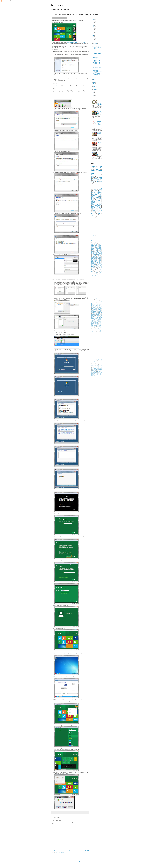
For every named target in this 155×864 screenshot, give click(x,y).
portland (92, 276)
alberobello (99, 319)
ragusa (101, 306)
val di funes (93, 371)
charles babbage (98, 247)
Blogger (79, 861)
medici (96, 272)
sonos (101, 208)
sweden (97, 312)
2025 (93, 21)
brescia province (94, 246)
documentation (98, 248)
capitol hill (92, 247)
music (93, 173)
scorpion (99, 309)
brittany (100, 323)
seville (96, 257)
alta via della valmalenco (97, 320)
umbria (94, 242)
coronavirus (93, 219)
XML (92, 319)
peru (97, 204)
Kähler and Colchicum (97, 52)
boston (100, 245)
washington (97, 193)
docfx (95, 331)
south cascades (97, 365)
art (97, 181)
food (97, 169)
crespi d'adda (99, 263)
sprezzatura (93, 258)
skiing (97, 208)
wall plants (97, 197)
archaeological (95, 210)
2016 (93, 33)
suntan (98, 368)
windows (98, 315)
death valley (99, 330)
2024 (93, 22)
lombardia (96, 198)
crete (100, 329)
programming (94, 185)
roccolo (100, 307)
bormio (96, 245)
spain (94, 211)
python (92, 240)
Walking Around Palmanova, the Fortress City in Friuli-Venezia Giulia (99, 102)
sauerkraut (99, 277)
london (92, 271)
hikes (98, 340)
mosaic (98, 300)
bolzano (92, 261)
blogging (100, 260)
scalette (94, 363)
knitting (95, 270)
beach (92, 218)
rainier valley (95, 307)
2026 (93, 19)
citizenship (93, 263)
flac (98, 266)
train (96, 313)
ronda (92, 308)
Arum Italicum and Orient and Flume (97, 65)
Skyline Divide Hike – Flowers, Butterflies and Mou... (97, 77)
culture (92, 330)
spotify (98, 366)
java (96, 250)
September (95, 46)
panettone (100, 253)
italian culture (98, 167)
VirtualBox (83, 42)
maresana (93, 207)
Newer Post (54, 850)
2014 (93, 36)
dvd (100, 331)
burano (92, 324)
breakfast (96, 323)
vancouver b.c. (98, 314)
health (100, 268)
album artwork (97, 180)
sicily (96, 279)
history (94, 250)
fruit (98, 335)
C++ (97, 316)
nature (99, 200)
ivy (91, 270)
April (94, 85)
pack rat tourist (94, 303)
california (100, 194)
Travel (90, 14)
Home (70, 850)
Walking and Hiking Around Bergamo (68, 14)
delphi (95, 264)
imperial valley (99, 192)
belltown (92, 245)
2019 (93, 29)
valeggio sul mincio (94, 372)
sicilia (101, 204)
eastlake (97, 265)
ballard (100, 217)
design (92, 331)
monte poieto (93, 300)
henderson (93, 269)
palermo (99, 216)
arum (92, 260)
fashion (92, 266)
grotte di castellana (98, 338)
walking (92, 181)
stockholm (97, 367)
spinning (100, 257)
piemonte (93, 184)
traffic (93, 313)
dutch (98, 331)
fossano (95, 335)
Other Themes (95, 14)
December (95, 42)
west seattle (93, 315)
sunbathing (93, 312)
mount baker (94, 273)
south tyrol (99, 311)
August (94, 79)
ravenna (95, 360)
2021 (93, 26)
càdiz (95, 330)
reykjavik (94, 256)
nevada (99, 199)
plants (93, 170)
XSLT (94, 319)
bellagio (92, 323)
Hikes (52, 14)
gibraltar (93, 336)
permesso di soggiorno (96, 255)
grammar (101, 249)
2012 (93, 39)
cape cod (99, 261)
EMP (100, 316)
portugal (96, 276)
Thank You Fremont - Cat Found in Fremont (97, 74)
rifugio (101, 360)
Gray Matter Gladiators (97, 53)
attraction (95, 260)
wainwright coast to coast (97, 209)
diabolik (92, 248)
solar (96, 280)
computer (96, 327)
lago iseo (99, 270)
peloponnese (93, 304)
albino (92, 320)
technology (100, 188)
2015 (93, 35)
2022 (93, 25)
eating (92, 332)
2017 (93, 32)
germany (101, 335)
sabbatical (97, 240)
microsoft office (98, 299)
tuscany (97, 258)
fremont (100, 177)
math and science (98, 182)
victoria (96, 243)
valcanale (99, 313)
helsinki (96, 340)
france (92, 239)
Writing (86, 14)
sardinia (92, 257)
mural (92, 176)
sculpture (92, 217)
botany (92, 197)
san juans (94, 277)
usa (100, 258)
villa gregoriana (96, 373)
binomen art (97, 183)
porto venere (99, 304)
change (100, 325)
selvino (92, 279)
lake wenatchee (96, 251)
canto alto (99, 246)
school (95, 189)
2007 (93, 95)
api (98, 321)
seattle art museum (94, 278)
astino (96, 244)
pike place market (98, 275)
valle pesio (93, 314)
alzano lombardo (93, 321)
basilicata (96, 322)
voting (100, 374)
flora (96, 177)
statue (93, 367)
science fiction (99, 363)
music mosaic (99, 179)
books (99, 176)
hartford (92, 340)
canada (97, 238)
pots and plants (97, 191)
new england (97, 252)
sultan (95, 368)
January (94, 89)
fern (95, 266)
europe (100, 333)
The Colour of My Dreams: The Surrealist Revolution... (97, 68)
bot (95, 261)
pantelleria (94, 254)
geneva (98, 267)
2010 (93, 91)
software (92, 280)
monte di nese (100, 272)
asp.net (92, 322)
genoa (101, 267)
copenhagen (100, 327)
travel (94, 195)
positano (92, 305)
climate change (99, 326)
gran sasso (97, 337)
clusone (92, 327)
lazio (100, 251)
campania (92, 238)
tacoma (101, 368)
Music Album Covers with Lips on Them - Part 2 (99, 143)
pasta (100, 303)
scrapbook (97, 241)
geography (94, 268)
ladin (92, 251)
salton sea (99, 256)
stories (98, 211)
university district (98, 242)
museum (97, 172)
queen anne (98, 305)
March (94, 86)
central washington (94, 325)
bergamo (93, 165)
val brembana (93, 259)
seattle (93, 166)
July (94, 80)
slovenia (96, 364)
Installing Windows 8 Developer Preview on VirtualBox (97, 58)
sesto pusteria (98, 310)
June (94, 82)
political (99, 207)
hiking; (101, 340)
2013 (93, 38)
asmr (100, 321)
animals (92, 200)
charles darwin (93, 326)
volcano (92, 214)
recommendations (94, 194)
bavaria (100, 322)
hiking (100, 166)
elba (100, 265)
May (94, 83)
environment (96, 333)
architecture (93, 192)
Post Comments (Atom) (60, 852)
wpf (94, 375)
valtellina (99, 213)
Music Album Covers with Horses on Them (99, 133)
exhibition (100, 189)
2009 (93, 92)
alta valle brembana (97, 205)
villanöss (96, 374)
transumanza (94, 370)
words (92, 375)
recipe (98, 360)
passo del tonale (99, 254)
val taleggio (99, 371)
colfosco (98, 218)
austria (100, 244)
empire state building (98, 332)
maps (100, 239)
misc (99, 184)
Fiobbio (92, 317)
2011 (93, 40)
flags (92, 335)
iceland (92, 206)
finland (100, 334)
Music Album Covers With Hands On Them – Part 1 (99, 153)
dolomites (99, 195)
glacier (92, 220)
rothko (96, 308)
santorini (94, 309)
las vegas (98, 206)
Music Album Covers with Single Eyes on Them (99, 112)
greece (101, 190)
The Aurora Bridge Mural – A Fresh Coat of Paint (97, 50)
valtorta (99, 372)
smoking (100, 364)
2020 (93, 28)
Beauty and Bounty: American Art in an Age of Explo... (97, 71)
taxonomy (100, 312)
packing (97, 253)
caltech (98, 324)
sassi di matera (100, 362)
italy (92, 177)
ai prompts (99, 259)
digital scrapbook (94, 215)
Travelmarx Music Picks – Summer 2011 (97, 55)
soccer (92, 365)
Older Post (87, 850)
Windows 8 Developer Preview (72, 42)
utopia (100, 370)
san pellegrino (100, 308)
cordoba (93, 328)
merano (92, 299)
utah (97, 370)
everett (92, 334)
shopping (93, 208)
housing (97, 220)
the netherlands (94, 369)
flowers (99, 219)
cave (100, 324)
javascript (96, 239)
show (101, 210)
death (92, 264)
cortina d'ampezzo (98, 328)
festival (97, 249)
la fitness (100, 250)
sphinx (100, 280)
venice (92, 243)
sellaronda (92, 310)
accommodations (94, 202)
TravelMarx (57, 5)
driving (100, 238)
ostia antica (99, 302)
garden (95, 178)
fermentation (93, 249)
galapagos (100, 215)
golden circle (97, 336)
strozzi (92, 281)
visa (96, 217)
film (100, 196)
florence (100, 170)
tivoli (98, 281)
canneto (98, 203)
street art (95, 190)
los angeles (97, 271)
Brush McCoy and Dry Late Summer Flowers (97, 63)
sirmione (92, 364)
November (95, 43)
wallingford (93, 201)
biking (100, 214)
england (92, 204)
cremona (97, 329)
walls (96, 214)
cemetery (92, 262)
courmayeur (93, 329)
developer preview (57, 90)
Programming (81, 14)
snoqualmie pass (94, 311)
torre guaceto (100, 369)
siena (100, 279)
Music (77, 14)
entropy (92, 333)
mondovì (92, 252)
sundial (96, 281)
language (93, 174)
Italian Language (58, 14)
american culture (94, 196)
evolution (96, 334)
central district (98, 262)
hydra (100, 269)
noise (94, 216)
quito (101, 255)
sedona (100, 278)
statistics (101, 366)
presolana (100, 276)
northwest (96, 301)
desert (98, 264)
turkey (101, 241)
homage (97, 269)
